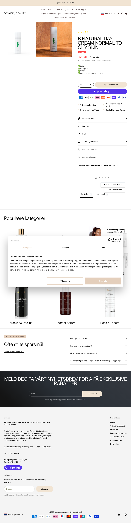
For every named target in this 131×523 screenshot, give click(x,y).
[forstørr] (31, 53)
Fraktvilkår (114, 430)
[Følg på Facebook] (119, 514)
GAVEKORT (69, 10)
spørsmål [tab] (101, 194)
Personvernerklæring (118, 433)
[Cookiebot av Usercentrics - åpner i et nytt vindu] (110, 240)
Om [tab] (103, 247)
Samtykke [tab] (27, 247)
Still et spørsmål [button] (115, 189)
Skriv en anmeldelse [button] (114, 185)
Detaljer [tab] (65, 247)
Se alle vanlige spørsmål (14, 352)
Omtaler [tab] (85, 194)
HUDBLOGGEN (81, 10)
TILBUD (59, 10)
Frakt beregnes (98, 60)
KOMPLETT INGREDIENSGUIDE (75, 14)
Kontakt (113, 422)
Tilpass (64, 281)
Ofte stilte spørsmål (117, 426)
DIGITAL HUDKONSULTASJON (51, 14)
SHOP (43, 10)
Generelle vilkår (116, 440)
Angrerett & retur (117, 437)
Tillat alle (103, 281)
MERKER (51, 10)
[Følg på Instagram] (125, 514)
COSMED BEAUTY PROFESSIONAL (63, 17)
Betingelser (114, 444)
